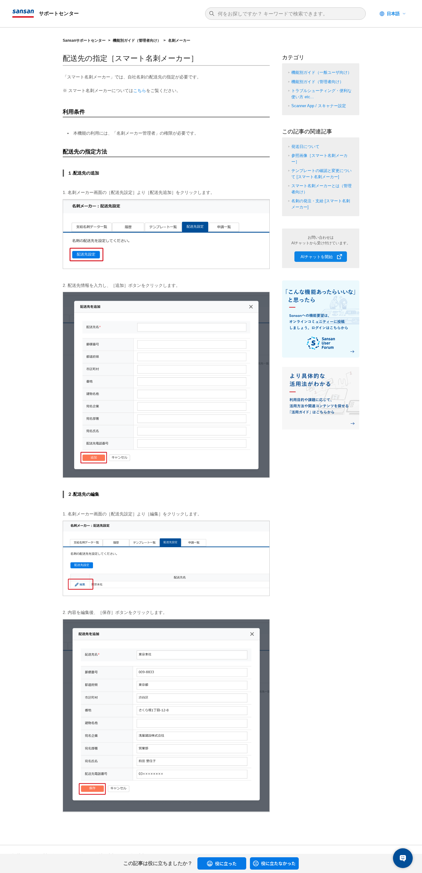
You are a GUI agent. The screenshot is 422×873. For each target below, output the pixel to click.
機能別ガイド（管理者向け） (137, 40)
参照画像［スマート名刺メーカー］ (319, 158)
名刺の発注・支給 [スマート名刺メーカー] (320, 204)
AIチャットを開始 (317, 256)
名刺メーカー (179, 40)
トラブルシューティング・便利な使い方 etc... (321, 93)
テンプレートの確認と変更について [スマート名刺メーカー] (321, 173)
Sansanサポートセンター (84, 40)
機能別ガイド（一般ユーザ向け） (321, 72)
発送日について (305, 146)
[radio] (221, 863)
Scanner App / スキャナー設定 (318, 105)
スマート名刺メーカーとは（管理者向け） (321, 188)
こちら (139, 90)
